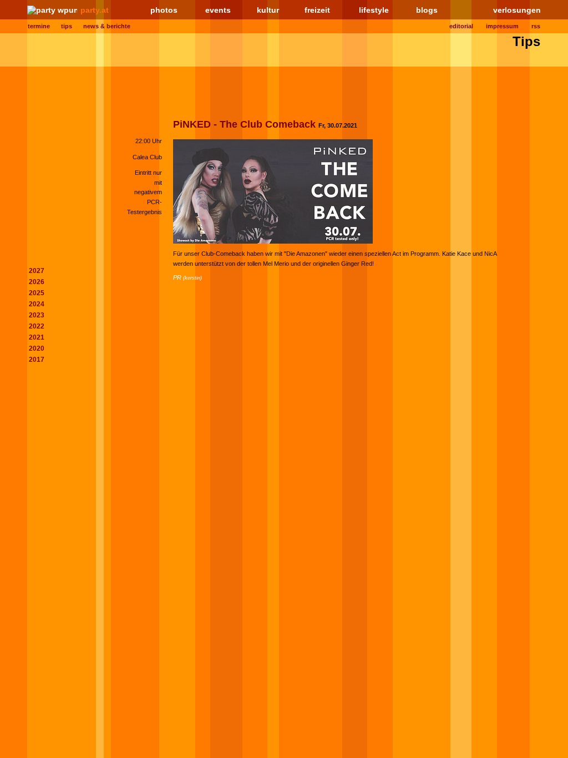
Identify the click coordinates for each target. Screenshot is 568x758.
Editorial (461, 26)
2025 (36, 293)
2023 (36, 315)
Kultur (268, 10)
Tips (66, 26)
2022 (36, 326)
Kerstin (192, 278)
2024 (36, 304)
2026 (36, 282)
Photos (164, 10)
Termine (39, 26)
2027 (36, 271)
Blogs (427, 10)
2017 (36, 359)
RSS (535, 26)
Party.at (94, 10)
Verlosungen (517, 10)
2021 (36, 337)
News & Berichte (106, 26)
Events (218, 10)
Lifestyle (374, 10)
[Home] (52, 10)
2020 (36, 348)
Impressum (502, 26)
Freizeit (317, 10)
